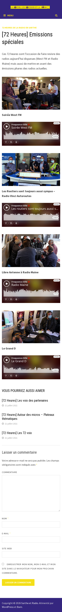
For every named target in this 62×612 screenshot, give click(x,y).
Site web (7, 548)
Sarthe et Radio (29, 603)
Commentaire (9, 472)
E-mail (6, 533)
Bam (19, 606)
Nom (5, 518)
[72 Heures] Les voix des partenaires (25, 400)
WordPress (8, 606)
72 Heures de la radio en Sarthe (19, 27)
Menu (10, 15)
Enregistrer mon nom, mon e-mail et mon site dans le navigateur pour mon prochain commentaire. (29, 568)
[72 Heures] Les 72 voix (17, 433)
